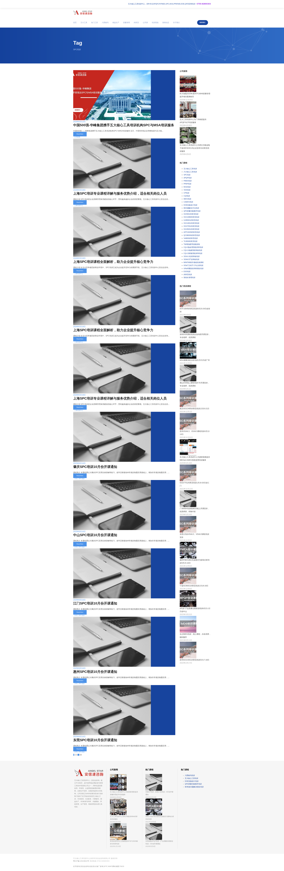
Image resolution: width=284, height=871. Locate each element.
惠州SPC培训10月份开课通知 (95, 672)
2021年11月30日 (186, 437)
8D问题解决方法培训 (191, 208)
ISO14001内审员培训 (191, 223)
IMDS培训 (187, 199)
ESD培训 (187, 271)
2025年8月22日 (150, 797)
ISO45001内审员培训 (191, 229)
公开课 (145, 22)
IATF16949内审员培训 (192, 232)
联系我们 (202, 22)
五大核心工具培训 (190, 169)
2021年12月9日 (186, 589)
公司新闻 (77, 137)
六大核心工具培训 (190, 172)
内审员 (136, 22)
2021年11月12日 (186, 489)
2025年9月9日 (150, 846)
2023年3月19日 (115, 822)
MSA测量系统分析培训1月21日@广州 (195, 360)
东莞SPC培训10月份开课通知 (95, 740)
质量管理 (126, 22)
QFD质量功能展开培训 (192, 211)
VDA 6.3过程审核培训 (192, 256)
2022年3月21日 (186, 614)
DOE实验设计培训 (190, 205)
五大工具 (84, 22)
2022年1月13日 (115, 846)
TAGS (122, 866)
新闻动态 (165, 22)
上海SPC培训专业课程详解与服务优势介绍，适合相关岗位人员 (120, 193)
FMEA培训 (188, 181)
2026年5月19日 (79, 190)
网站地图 (115, 866)
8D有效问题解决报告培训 (194, 787)
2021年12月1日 (186, 412)
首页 (75, 22)
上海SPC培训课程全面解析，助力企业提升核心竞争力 (113, 262)
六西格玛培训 (190, 775)
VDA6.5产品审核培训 (191, 259)
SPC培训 (82, 478)
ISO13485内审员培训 (191, 217)
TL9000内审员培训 (190, 241)
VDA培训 (187, 190)
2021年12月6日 (186, 566)
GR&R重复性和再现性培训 (193, 268)
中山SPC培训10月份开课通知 (95, 535)
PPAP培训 (187, 184)
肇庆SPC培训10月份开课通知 (95, 467)
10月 (76, 478)
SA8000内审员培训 (191, 238)
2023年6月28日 (186, 125)
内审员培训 (188, 274)
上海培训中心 (78, 205)
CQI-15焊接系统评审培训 (193, 253)
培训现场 (155, 22)
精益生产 (115, 22)
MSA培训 (187, 187)
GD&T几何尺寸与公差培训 (193, 265)
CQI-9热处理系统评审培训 (193, 247)
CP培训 (186, 193)
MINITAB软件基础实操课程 (194, 262)
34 (81, 755)
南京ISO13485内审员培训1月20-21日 (194, 409)
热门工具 (94, 22)
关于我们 (176, 22)
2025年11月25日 (186, 100)
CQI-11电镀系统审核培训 (193, 250)
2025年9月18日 (186, 463)
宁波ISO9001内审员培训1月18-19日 (194, 586)
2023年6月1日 (185, 389)
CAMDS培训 (188, 202)
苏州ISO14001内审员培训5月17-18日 (194, 660)
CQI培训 (187, 196)
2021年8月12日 (186, 640)
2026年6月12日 (79, 122)
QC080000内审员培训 (192, 235)
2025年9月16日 (79, 463)
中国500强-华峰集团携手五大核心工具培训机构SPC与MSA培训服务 (123, 125)
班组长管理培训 (189, 277)
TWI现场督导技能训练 (192, 244)
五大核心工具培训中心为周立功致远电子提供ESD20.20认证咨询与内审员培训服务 (195, 148)
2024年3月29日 (186, 340)
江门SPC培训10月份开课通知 (95, 603)
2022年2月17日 (186, 663)
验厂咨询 (100, 866)
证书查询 (76, 866)
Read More (80, 134)
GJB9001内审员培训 (191, 220)
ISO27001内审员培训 (191, 226)
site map (108, 866)
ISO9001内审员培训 (191, 214)
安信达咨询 (84, 866)
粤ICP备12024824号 (81, 861)
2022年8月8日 (185, 315)
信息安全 (92, 866)
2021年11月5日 (186, 363)
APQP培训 (188, 178)
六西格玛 (105, 22)
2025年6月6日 (185, 154)
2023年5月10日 (186, 514)
